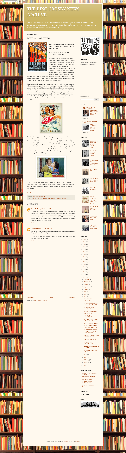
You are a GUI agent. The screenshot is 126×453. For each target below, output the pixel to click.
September (87, 287)
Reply (32, 223)
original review (63, 198)
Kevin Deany (35, 228)
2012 (84, 274)
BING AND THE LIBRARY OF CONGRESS (91, 336)
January (86, 362)
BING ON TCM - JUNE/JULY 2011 (89, 342)
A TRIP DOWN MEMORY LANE (90, 122)
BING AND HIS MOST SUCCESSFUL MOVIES (94, 162)
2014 (84, 269)
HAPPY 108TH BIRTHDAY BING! (91, 346)
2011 (84, 277)
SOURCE (29, 192)
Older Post (72, 297)
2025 (84, 242)
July (85, 292)
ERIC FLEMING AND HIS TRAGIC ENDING (93, 127)
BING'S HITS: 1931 (94, 170)
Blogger (77, 441)
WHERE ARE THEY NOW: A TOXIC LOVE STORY (94, 112)
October (86, 284)
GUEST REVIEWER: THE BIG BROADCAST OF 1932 (93, 200)
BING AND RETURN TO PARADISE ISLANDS (91, 303)
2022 (84, 249)
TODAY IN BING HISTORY (88, 299)
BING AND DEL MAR (90, 339)
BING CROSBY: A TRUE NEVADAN (94, 208)
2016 (84, 264)
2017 (84, 262)
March (86, 357)
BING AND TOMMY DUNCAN (89, 307)
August (86, 289)
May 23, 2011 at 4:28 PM (45, 209)
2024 (84, 244)
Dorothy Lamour (39, 198)
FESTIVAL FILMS (87, 379)
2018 (84, 259)
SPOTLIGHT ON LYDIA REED (93, 217)
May (85, 297)
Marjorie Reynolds (47, 198)
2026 (84, 239)
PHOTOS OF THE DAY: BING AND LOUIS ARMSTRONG (90, 331)
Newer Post (30, 297)
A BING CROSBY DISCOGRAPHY (87, 382)
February (86, 360)
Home (51, 297)
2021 (84, 252)
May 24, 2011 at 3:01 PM (45, 228)
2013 (84, 272)
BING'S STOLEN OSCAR (91, 323)
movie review (55, 198)
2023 (84, 247)
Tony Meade (34, 209)
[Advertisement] (51, 282)
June (85, 294)
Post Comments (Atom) (40, 300)
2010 (84, 365)
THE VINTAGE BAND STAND (88, 385)
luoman (66, 441)
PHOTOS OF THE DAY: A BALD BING (93, 226)
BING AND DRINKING (93, 188)
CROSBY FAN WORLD (88, 377)
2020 (84, 254)
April (85, 355)
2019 (84, 257)
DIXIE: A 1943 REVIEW (90, 311)
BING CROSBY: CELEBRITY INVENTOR (88, 315)
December (87, 279)
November (87, 282)
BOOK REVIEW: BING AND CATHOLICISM (90, 326)
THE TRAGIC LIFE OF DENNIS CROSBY (93, 153)
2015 (84, 267)
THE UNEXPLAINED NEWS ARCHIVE (88, 108)
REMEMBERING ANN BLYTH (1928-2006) (94, 180)
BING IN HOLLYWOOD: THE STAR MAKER (91, 320)
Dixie (33, 198)
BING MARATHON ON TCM (90, 351)
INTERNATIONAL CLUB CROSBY (89, 374)
